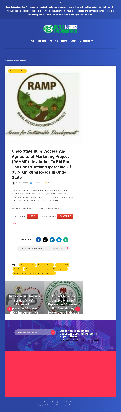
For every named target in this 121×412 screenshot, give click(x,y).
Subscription (86, 41)
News (64, 41)
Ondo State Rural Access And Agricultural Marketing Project (46, 269)
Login (14, 223)
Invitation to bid (62, 265)
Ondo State (18, 269)
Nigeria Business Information (73, 405)
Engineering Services (45, 265)
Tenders (42, 41)
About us (47, 402)
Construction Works (27, 265)
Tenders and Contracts (18, 60)
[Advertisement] (103, 86)
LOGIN (32, 216)
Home (31, 41)
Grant (73, 41)
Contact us (74, 402)
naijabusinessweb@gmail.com (46, 11)
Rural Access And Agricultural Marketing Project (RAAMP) (34, 273)
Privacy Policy (63, 402)
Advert (54, 402)
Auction (54, 41)
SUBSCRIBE (65, 216)
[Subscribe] (53, 332)
